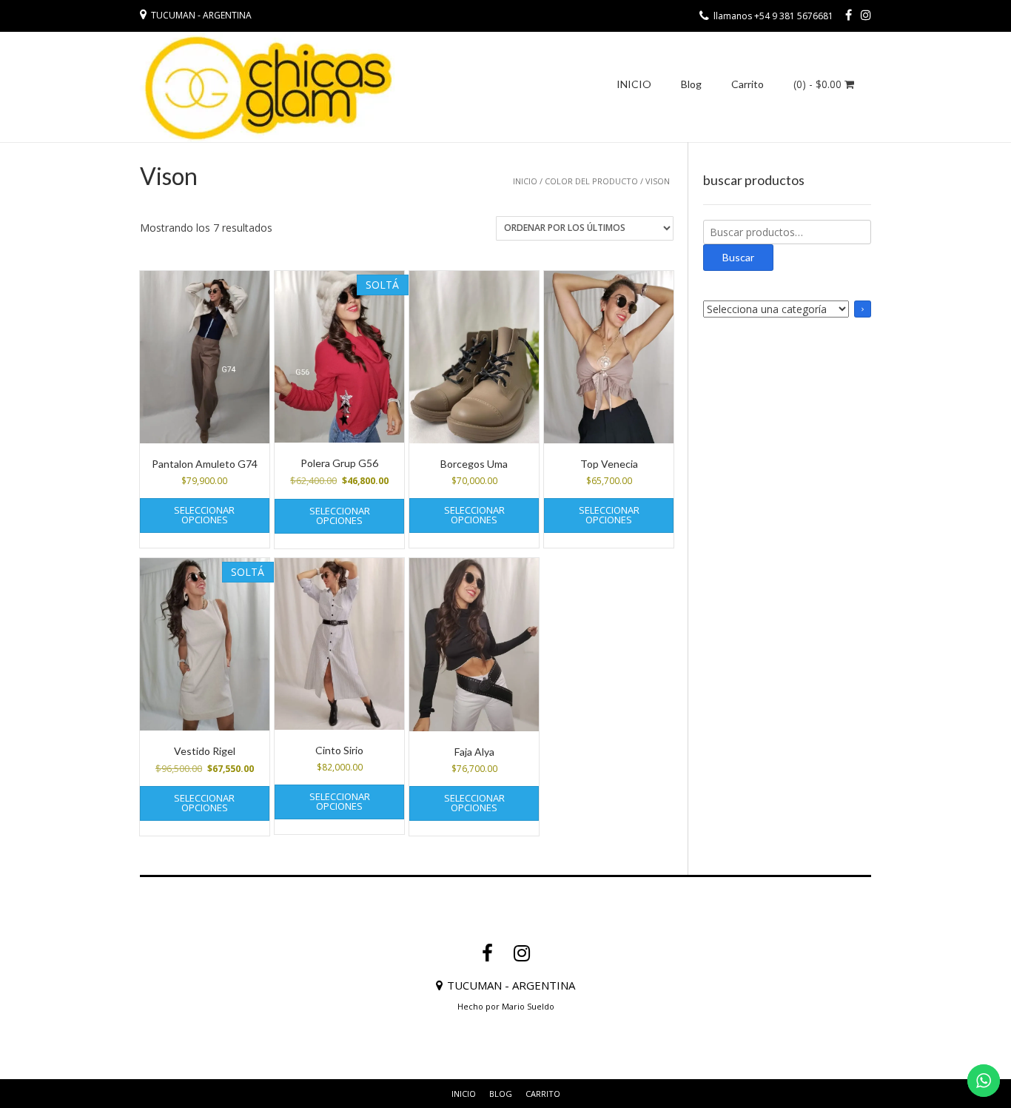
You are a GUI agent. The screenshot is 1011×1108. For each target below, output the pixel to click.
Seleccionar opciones (204, 514)
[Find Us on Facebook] (848, 15)
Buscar (738, 257)
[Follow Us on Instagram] (866, 15)
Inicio (525, 181)
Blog (691, 84)
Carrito (747, 84)
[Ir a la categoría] (862, 309)
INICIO (634, 84)
